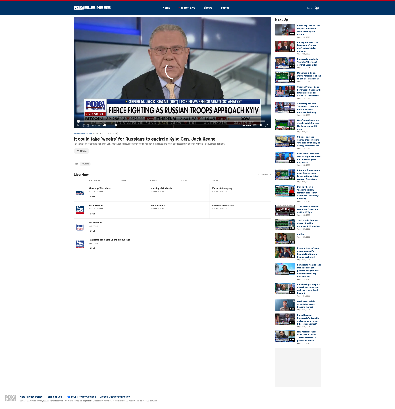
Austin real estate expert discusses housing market (306, 304)
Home (166, 7)
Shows (208, 7)
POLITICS (85, 164)
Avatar (317, 8)
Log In (309, 8)
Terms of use (54, 396)
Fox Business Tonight (83, 134)
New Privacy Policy (31, 396)
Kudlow (301, 234)
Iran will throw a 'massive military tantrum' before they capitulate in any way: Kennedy (308, 193)
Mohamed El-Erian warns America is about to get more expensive (309, 76)
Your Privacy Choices (83, 396)
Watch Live (188, 7)
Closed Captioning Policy (115, 396)
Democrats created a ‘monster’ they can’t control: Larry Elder (307, 62)
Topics (225, 7)
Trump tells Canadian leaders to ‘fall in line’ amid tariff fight (308, 209)
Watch (92, 197)
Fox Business (92, 8)
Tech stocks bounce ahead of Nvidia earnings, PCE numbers (308, 223)
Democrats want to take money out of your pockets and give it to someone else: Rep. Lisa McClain (309, 271)
